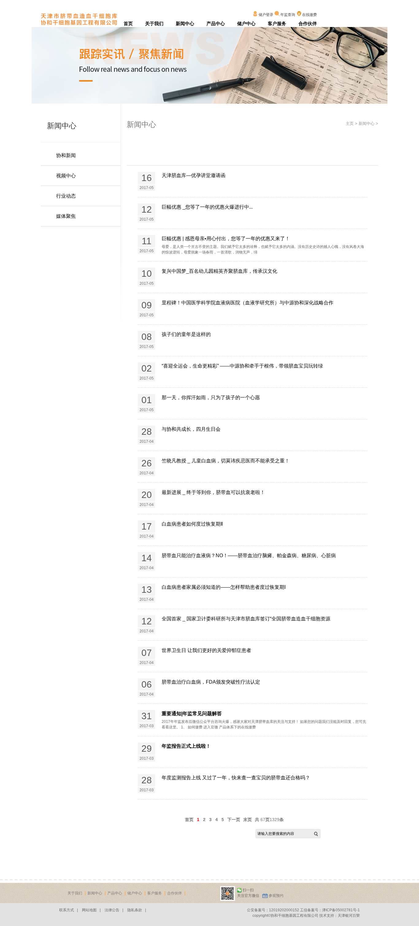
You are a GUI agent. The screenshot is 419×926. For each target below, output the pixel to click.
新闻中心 (185, 23)
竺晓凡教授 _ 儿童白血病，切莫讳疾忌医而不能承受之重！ (226, 460)
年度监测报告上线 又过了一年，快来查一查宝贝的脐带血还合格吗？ (236, 777)
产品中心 (215, 23)
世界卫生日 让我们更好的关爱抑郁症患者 (206, 650)
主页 (350, 123)
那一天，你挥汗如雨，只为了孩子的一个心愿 (211, 397)
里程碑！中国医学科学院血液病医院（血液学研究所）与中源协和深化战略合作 (247, 302)
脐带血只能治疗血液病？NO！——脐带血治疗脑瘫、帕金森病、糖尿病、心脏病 (249, 555)
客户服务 (277, 23)
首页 (128, 23)
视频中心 (66, 175)
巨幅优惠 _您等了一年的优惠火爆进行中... (207, 207)
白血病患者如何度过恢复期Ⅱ (192, 524)
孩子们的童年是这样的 (186, 334)
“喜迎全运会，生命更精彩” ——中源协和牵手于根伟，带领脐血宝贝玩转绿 (242, 365)
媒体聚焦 (66, 216)
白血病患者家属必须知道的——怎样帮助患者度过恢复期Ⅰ (224, 587)
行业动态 (66, 196)
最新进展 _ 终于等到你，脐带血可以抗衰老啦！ (213, 492)
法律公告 (112, 910)
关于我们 (154, 23)
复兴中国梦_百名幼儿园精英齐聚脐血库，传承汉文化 (219, 271)
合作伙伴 (307, 23)
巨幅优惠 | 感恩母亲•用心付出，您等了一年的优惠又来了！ (226, 238)
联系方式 (66, 910)
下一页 (233, 819)
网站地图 (89, 910)
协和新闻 (66, 155)
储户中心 (246, 23)
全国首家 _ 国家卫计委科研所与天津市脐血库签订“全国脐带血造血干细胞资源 (246, 618)
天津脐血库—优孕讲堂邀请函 (193, 175)
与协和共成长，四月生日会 (191, 429)
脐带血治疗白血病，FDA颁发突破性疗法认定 (211, 682)
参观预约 (276, 895)
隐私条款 (134, 910)
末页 (247, 819)
